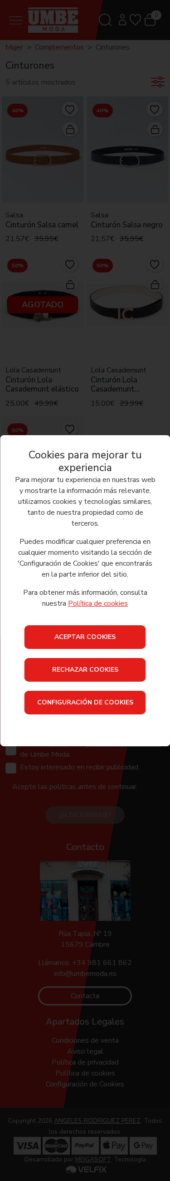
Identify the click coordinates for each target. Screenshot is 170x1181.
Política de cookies (98, 603)
